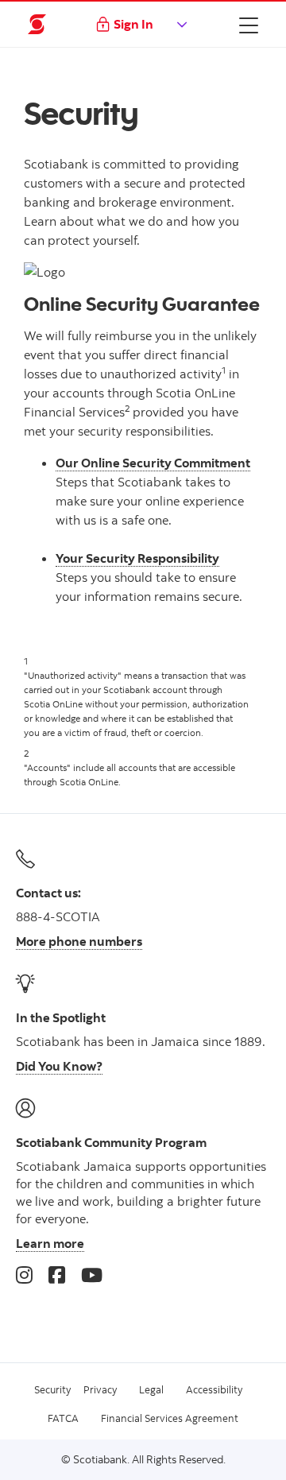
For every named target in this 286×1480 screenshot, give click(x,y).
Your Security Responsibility (137, 558)
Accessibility (214, 1389)
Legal (151, 1389)
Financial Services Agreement (169, 1418)
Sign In (133, 24)
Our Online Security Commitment (153, 463)
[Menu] (248, 24)
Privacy (100, 1389)
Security (52, 1389)
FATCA (63, 1418)
